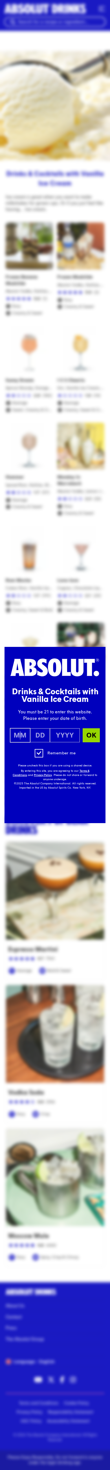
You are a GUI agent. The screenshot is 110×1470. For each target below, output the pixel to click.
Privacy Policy (43, 775)
